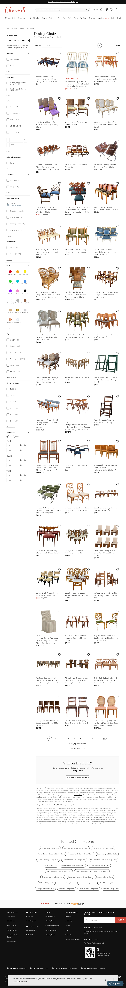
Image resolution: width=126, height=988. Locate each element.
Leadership (68, 921)
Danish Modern (58, 797)
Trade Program (31, 921)
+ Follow (18, 40)
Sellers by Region (51, 930)
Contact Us (11, 921)
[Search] (87, 10)
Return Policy (11, 925)
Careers (67, 925)
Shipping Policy (12, 930)
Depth (9, 441)
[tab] (18, 59)
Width (9, 471)
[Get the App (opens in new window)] (90, 952)
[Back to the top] (121, 975)
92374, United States (14, 205)
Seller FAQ (29, 935)
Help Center (11, 916)
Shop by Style (50, 916)
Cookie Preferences (20, 981)
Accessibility (11, 942)
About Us (68, 916)
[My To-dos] (101, 10)
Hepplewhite (103, 808)
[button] (111, 10)
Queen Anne (78, 795)
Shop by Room (50, 935)
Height (9, 456)
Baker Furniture (98, 817)
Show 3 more (11, 427)
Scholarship (68, 935)
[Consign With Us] (106, 10)
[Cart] (116, 10)
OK (106, 980)
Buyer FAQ (29, 916)
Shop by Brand (50, 921)
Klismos (80, 808)
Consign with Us (31, 930)
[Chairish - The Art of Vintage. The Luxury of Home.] (15, 10)
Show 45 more (11, 377)
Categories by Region (53, 925)
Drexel (87, 817)
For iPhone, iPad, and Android (94, 943)
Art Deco (40, 797)
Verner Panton (100, 819)
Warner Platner (90, 819)
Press (66, 930)
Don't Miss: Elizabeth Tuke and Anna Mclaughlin (63, 2)
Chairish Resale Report (72, 939)
